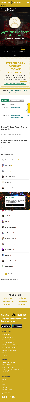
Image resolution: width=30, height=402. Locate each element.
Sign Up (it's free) (15, 205)
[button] (14, 197)
